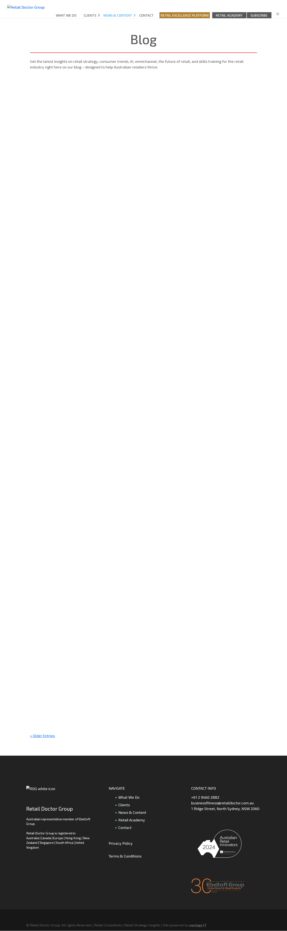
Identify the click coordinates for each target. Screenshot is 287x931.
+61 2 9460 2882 (205, 797)
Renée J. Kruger (52, 131)
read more (43, 153)
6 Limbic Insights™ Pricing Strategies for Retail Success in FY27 (88, 535)
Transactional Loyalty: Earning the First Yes (71, 121)
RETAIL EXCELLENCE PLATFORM (185, 15)
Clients (90, 15)
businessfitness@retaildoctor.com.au (222, 803)
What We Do (66, 15)
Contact (146, 15)
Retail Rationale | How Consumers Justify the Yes (76, 464)
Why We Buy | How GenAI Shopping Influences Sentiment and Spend (92, 606)
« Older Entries (42, 735)
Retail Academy (229, 15)
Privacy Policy (121, 843)
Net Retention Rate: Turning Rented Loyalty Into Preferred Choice (90, 187)
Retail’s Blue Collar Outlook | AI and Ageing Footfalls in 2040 (85, 676)
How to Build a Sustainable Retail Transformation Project (83, 257)
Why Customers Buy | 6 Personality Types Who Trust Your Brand (89, 399)
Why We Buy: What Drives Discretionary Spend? (75, 328)
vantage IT (198, 925)
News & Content (117, 15)
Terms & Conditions (125, 856)
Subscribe (258, 15)
